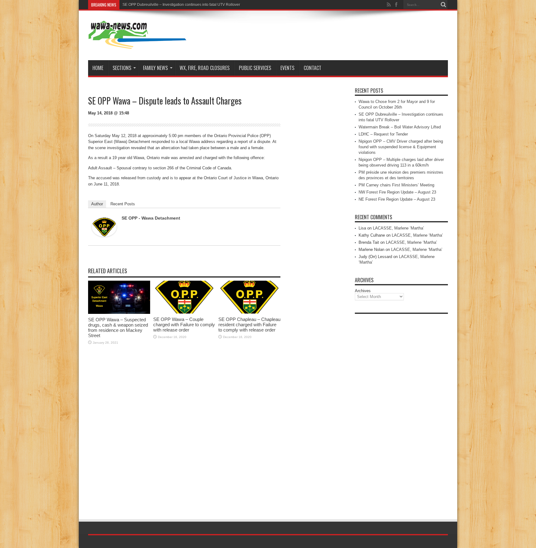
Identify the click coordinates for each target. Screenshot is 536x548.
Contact (312, 68)
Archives (363, 290)
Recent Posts (122, 204)
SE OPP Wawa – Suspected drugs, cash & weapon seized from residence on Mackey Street (118, 327)
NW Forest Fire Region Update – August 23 (397, 192)
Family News (155, 68)
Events (287, 68)
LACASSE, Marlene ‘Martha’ (398, 228)
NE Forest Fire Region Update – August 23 (397, 199)
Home (97, 68)
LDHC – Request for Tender (383, 134)
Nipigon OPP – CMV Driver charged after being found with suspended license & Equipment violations (401, 147)
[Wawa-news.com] (137, 44)
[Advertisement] (401, 410)
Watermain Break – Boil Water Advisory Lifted (400, 127)
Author (97, 204)
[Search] (443, 4)
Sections (122, 68)
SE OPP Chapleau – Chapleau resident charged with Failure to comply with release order (249, 324)
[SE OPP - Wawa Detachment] (104, 235)
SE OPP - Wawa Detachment (151, 218)
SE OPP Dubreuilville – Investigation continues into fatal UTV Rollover (181, 4)
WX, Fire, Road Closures (205, 68)
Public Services (255, 68)
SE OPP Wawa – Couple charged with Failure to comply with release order (184, 324)
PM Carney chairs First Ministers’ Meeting (396, 185)
